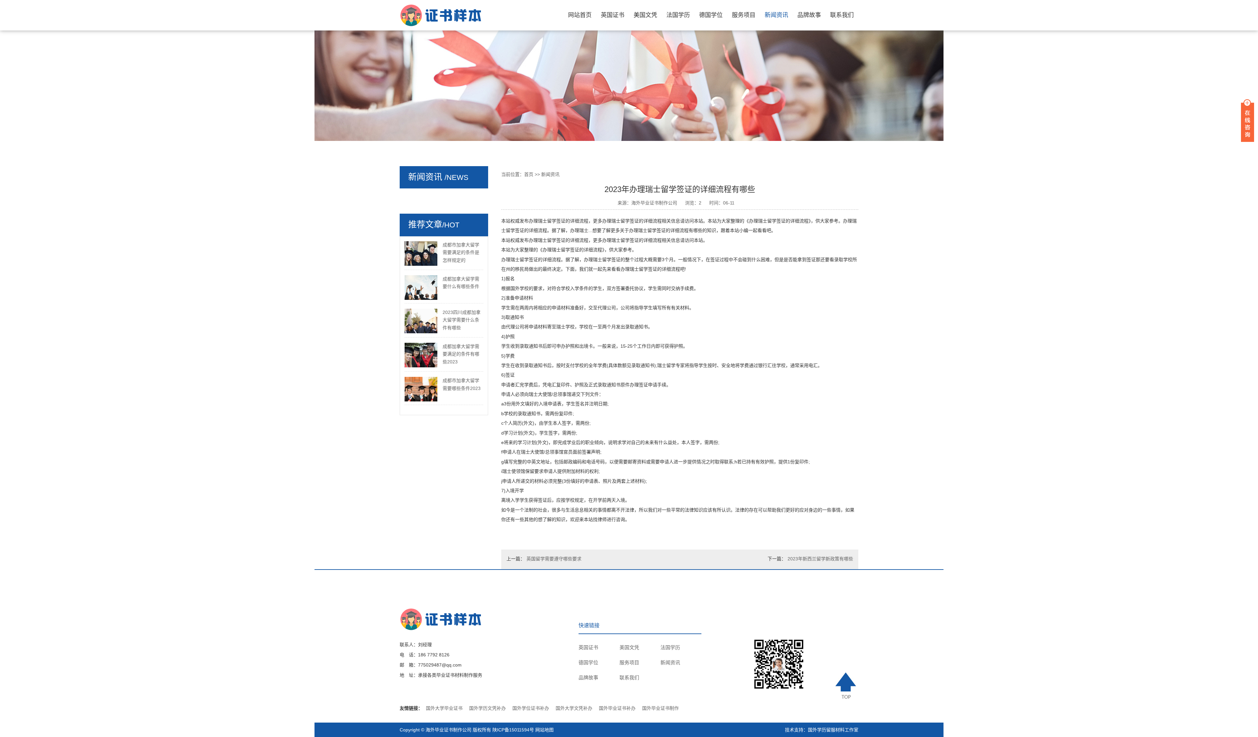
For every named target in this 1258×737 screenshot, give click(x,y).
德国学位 (711, 15)
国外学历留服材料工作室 (833, 729)
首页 (528, 174)
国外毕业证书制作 (660, 708)
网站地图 (544, 729)
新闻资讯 (776, 15)
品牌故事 (809, 15)
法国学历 (678, 15)
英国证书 (612, 15)
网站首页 (580, 15)
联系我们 (842, 15)
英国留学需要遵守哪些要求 (553, 558)
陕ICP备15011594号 (513, 729)
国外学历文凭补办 (487, 708)
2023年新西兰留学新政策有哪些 (820, 558)
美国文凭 (645, 15)
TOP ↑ (846, 685)
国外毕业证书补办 (617, 708)
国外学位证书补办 (530, 708)
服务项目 (743, 15)
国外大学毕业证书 (444, 708)
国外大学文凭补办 (574, 708)
